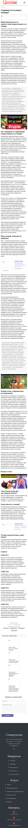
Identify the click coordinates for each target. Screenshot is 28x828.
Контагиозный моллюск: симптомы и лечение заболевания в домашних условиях (14, 689)
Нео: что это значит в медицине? (13, 649)
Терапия (9, 784)
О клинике (12, 760)
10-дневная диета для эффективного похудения (13, 675)
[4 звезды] (11, 624)
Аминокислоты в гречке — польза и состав (20, 527)
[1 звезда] (8, 624)
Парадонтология (11, 795)
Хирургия (9, 801)
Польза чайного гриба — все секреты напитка (14, 662)
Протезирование (11, 798)
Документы (13, 764)
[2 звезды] (9, 624)
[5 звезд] (12, 624)
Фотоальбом (13, 771)
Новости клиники (14, 774)
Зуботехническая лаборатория (15, 791)
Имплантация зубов (12, 788)
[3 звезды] (10, 624)
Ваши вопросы (14, 767)
